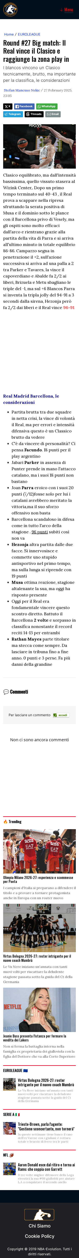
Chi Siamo (40, 1226)
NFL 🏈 (8, 1155)
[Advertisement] (39, 353)
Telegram (14, 114)
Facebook (26, 106)
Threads (36, 114)
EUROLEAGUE (29, 34)
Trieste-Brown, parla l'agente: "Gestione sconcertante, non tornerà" (46, 1126)
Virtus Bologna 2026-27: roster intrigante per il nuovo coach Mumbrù (46, 1082)
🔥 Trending (12, 821)
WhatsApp (48, 106)
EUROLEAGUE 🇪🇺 (15, 1070)
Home (9, 34)
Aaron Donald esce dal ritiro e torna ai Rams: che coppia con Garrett (46, 1167)
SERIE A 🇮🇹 (11, 1114)
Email (55, 114)
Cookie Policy (39, 1236)
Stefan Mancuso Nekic (22, 90)
